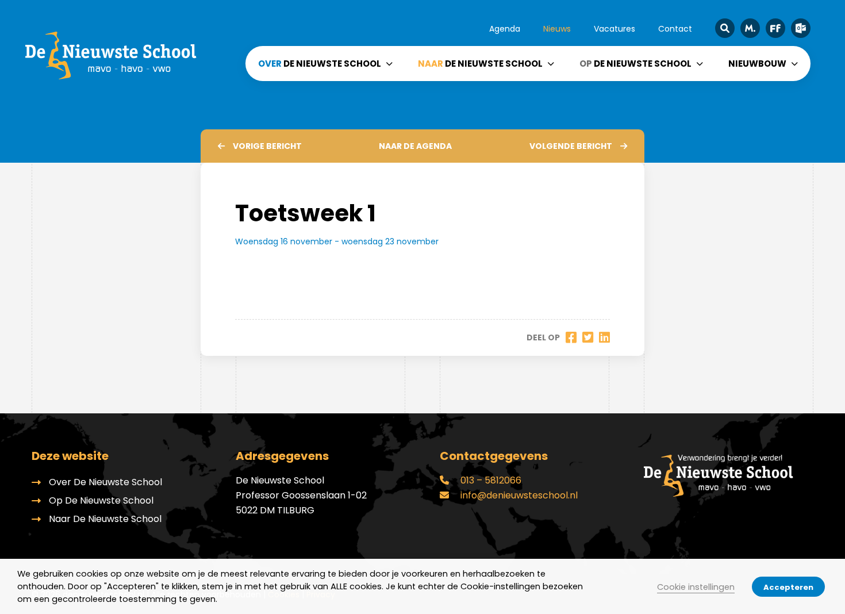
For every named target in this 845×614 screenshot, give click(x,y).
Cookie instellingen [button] (696, 587)
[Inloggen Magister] (750, 28)
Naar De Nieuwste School (105, 518)
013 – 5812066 (489, 480)
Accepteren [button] (788, 587)
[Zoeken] (725, 28)
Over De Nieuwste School (105, 482)
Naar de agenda (415, 146)
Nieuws (557, 28)
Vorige (267, 146)
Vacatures (614, 28)
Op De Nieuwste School (101, 500)
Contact (675, 28)
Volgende (570, 146)
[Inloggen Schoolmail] (801, 28)
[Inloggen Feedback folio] (775, 28)
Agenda (504, 28)
